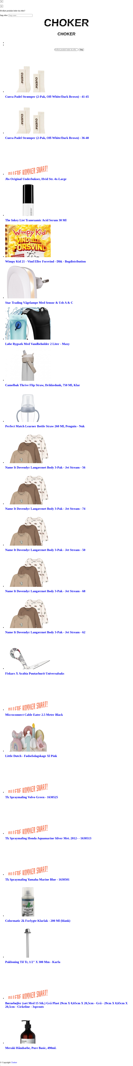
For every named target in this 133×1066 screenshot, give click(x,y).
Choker (14, 1062)
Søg (81, 50)
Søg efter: (4, 15)
